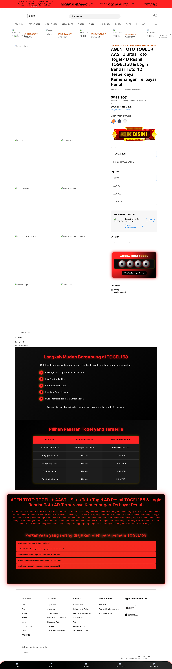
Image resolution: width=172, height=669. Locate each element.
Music (24, 622)
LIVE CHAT (154, 666)
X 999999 (118, 202)
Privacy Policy (79, 626)
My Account (78, 605)
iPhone (24, 613)
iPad (23, 609)
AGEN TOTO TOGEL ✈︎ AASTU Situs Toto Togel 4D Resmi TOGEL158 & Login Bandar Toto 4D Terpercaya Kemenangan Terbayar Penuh (35, 4)
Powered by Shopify (143, 658)
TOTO (91, 24)
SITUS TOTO (67, 24)
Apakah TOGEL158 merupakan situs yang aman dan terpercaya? (41, 549)
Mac (23, 605)
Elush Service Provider (56, 618)
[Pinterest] (24, 342)
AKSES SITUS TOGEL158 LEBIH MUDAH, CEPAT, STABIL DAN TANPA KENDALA (117, 4)
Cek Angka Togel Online (134, 273)
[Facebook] (16, 342)
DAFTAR (86, 666)
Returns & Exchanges (82, 613)
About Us (103, 605)
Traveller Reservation (56, 631)
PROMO (17, 666)
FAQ (75, 622)
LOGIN (51, 666)
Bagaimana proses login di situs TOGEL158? (34, 543)
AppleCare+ (52, 605)
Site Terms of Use (80, 631)
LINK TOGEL (105, 24)
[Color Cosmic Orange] (113, 121)
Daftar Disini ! (35, 6)
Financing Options (54, 622)
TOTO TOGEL (34, 24)
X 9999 (116, 186)
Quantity (115, 237)
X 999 (116, 178)
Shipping (125, 101)
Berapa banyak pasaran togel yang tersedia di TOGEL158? (39, 555)
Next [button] (156, 4)
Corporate (51, 609)
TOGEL (81, 24)
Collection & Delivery (82, 609)
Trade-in (50, 626)
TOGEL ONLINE (119, 154)
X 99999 (117, 194)
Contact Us (78, 618)
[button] (19, 24)
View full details (21, 346)
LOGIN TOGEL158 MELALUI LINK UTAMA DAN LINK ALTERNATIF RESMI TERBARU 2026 (76, 4)
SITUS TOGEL (51, 24)
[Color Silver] (125, 121)
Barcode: (128, 89)
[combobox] (95, 16)
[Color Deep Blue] (119, 121)
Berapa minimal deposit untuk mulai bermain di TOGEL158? (39, 560)
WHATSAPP (120, 666)
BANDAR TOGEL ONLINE (123, 162)
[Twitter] (20, 342)
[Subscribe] (57, 653)
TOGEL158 (19, 24)
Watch (24, 618)
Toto (24, 631)
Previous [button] (16, 4)
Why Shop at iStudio (107, 613)
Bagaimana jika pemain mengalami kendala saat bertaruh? (39, 566)
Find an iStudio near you (109, 609)
